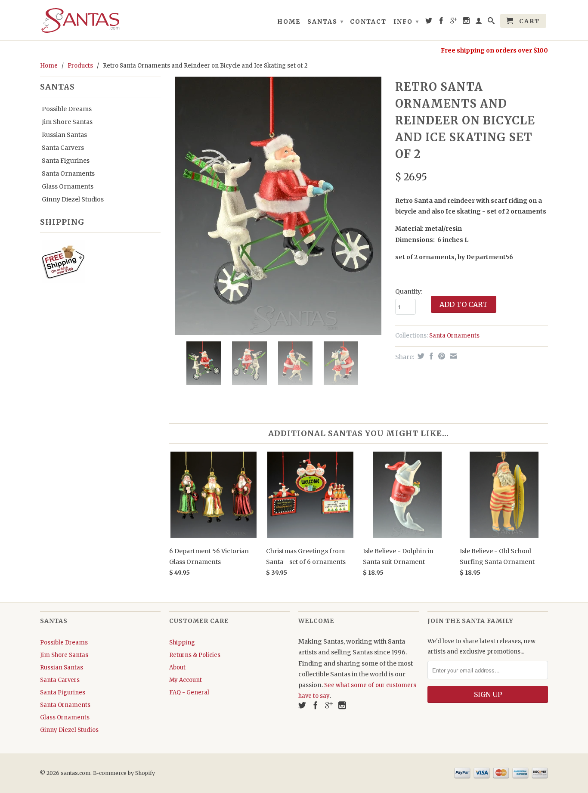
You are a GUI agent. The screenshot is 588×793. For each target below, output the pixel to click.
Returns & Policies (194, 655)
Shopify (145, 773)
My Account (185, 680)
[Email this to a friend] (452, 356)
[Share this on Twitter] (419, 356)
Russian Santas (64, 135)
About (177, 667)
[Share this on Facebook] (430, 356)
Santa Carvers (63, 148)
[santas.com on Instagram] (466, 22)
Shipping (182, 642)
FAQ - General (189, 692)
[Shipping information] (97, 263)
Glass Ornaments (67, 186)
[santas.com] (100, 20)
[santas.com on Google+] (454, 22)
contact (368, 21)
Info (406, 21)
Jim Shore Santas (67, 122)
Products (80, 65)
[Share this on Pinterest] (440, 356)
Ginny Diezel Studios (73, 199)
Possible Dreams (67, 109)
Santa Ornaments (68, 173)
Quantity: (408, 291)
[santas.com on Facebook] (442, 22)
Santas (325, 21)
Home (288, 21)
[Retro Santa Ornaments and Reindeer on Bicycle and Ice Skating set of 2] (278, 206)
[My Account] (479, 22)
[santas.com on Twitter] (429, 22)
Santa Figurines (66, 160)
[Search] (491, 22)
